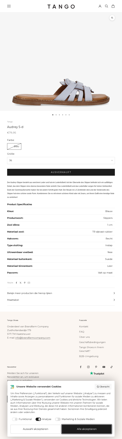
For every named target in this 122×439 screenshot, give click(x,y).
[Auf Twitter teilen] (20, 283)
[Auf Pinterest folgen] (96, 366)
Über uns (84, 337)
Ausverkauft (61, 172)
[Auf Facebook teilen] (16, 283)
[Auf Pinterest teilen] (25, 283)
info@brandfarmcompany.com (32, 337)
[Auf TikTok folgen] (111, 366)
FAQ (81, 331)
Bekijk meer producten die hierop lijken (29, 293)
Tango (10, 122)
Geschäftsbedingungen (92, 342)
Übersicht (105, 386)
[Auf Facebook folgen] (80, 366)
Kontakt (83, 326)
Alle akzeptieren (87, 429)
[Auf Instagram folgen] (88, 366)
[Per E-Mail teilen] (29, 283)
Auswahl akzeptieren (35, 429)
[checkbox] (21, 419)
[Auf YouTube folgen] (103, 366)
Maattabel (13, 299)
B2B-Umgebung (88, 356)
